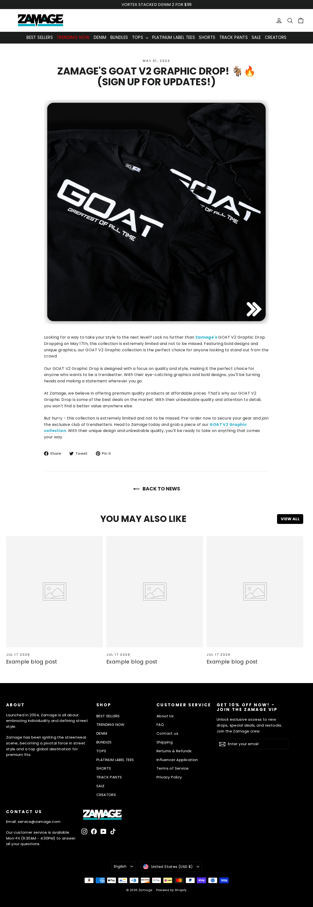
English (120, 866)
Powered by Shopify (171, 890)
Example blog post (31, 661)
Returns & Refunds (174, 750)
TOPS (138, 37)
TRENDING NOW (73, 37)
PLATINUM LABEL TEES (173, 37)
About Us (165, 716)
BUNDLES (119, 37)
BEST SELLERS (39, 37)
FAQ (160, 724)
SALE (256, 37)
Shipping (164, 742)
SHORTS (207, 37)
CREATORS (276, 37)
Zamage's (206, 337)
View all (290, 519)
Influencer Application (177, 759)
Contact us (167, 733)
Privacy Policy (169, 777)
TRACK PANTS (233, 37)
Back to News (161, 488)
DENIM (100, 37)
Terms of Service (172, 768)
